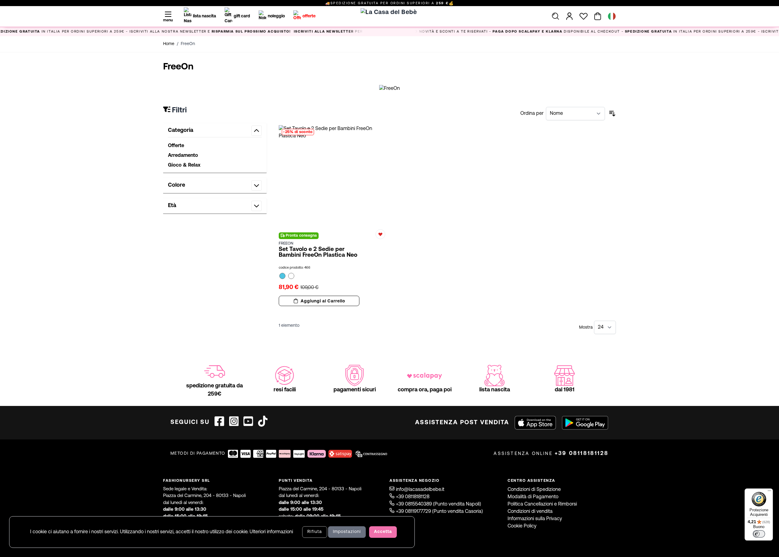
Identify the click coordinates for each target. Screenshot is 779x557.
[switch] (759, 534)
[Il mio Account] (569, 16)
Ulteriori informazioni (271, 532)
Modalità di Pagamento (533, 497)
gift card (242, 16)
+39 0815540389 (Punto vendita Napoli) (438, 504)
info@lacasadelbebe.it (420, 489)
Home (168, 44)
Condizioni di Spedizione (534, 489)
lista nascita (204, 16)
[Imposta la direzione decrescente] (612, 113)
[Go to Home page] (389, 23)
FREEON (286, 243)
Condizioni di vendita (530, 511)
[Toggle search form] (555, 16)
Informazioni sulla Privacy (535, 518)
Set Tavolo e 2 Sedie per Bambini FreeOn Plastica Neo (318, 252)
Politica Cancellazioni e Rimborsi (542, 504)
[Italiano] (612, 16)
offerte (309, 16)
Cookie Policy (522, 526)
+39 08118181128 (582, 453)
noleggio (276, 16)
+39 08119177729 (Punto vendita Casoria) (439, 511)
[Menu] (769, 492)
